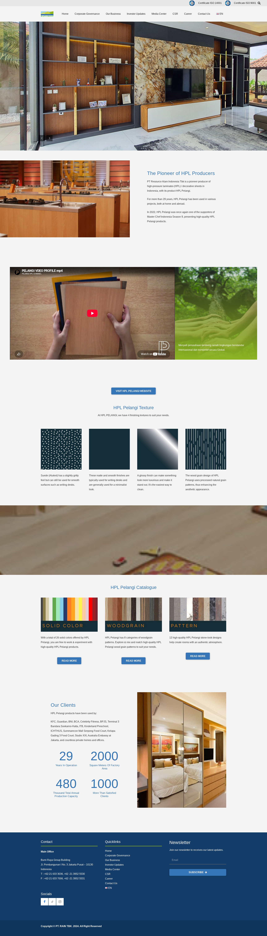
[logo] (47, 14)
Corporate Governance (117, 855)
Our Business (112, 860)
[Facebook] (44, 901)
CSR (107, 874)
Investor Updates (114, 864)
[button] (71, 13)
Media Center (112, 869)
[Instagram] (60, 901)
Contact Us (111, 883)
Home (108, 851)
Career (109, 878)
